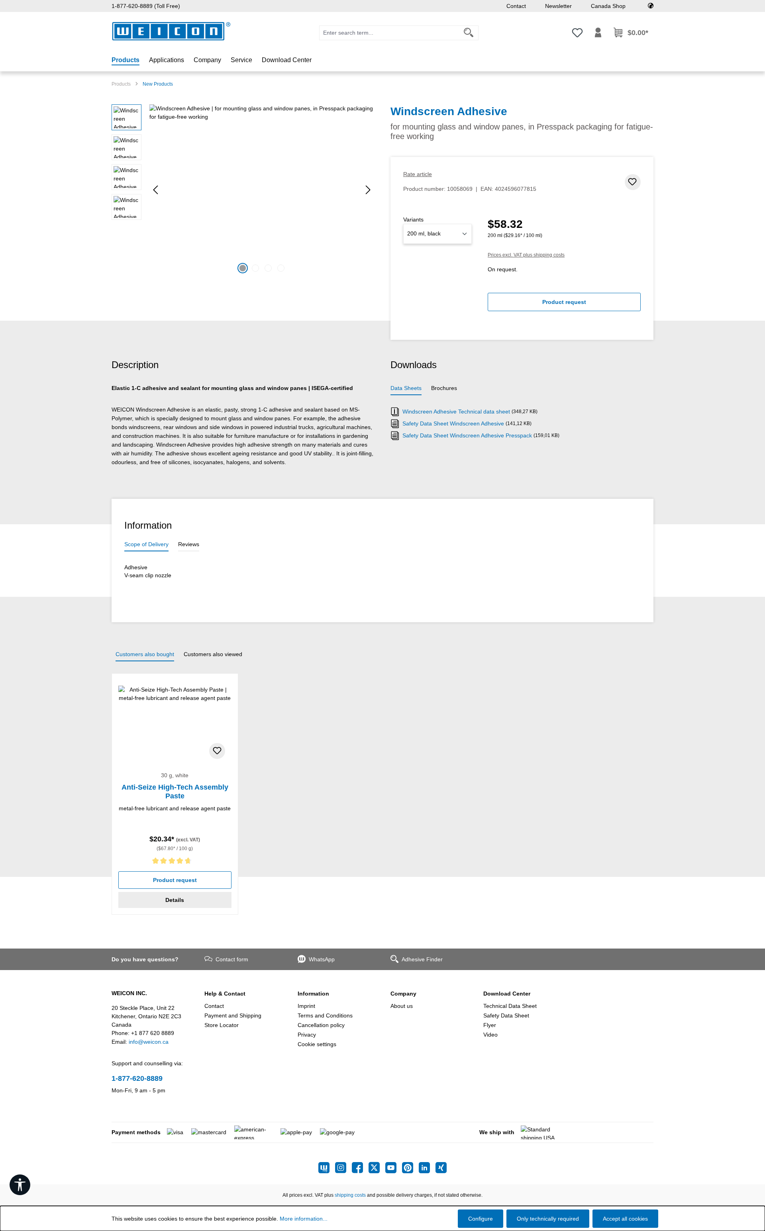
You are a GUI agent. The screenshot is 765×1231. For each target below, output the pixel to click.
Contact (516, 6)
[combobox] (389, 32)
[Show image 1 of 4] (242, 268)
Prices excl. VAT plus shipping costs (526, 255)
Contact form (232, 959)
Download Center (506, 993)
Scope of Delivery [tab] (146, 544)
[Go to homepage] (171, 31)
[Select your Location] (650, 6)
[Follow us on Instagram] (343, 1167)
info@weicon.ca (149, 1042)
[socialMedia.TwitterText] (377, 1167)
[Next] (368, 190)
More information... (304, 1218)
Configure (480, 1218)
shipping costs (350, 1195)
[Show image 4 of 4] (280, 268)
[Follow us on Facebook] (360, 1167)
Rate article (417, 174)
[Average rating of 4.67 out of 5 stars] (174, 862)
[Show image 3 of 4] (268, 268)
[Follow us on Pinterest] (410, 1167)
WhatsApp (322, 959)
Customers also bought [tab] (145, 654)
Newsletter (558, 6)
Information (313, 993)
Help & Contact (224, 993)
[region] (243, 190)
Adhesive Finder (422, 959)
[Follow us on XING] (441, 1167)
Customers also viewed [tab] (213, 654)
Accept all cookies (625, 1218)
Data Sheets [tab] (406, 388)
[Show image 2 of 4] (255, 268)
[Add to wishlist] (633, 182)
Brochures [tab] (444, 388)
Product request (564, 302)
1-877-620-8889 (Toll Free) (146, 6)
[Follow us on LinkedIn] (427, 1167)
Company (403, 993)
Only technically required (548, 1218)
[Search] (469, 32)
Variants (413, 219)
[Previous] (155, 190)
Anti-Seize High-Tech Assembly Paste (175, 791)
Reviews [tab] (188, 544)
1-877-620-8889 (137, 1078)
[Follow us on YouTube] (393, 1167)
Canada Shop (608, 6)
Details (174, 900)
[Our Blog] (326, 1167)
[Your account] (598, 33)
